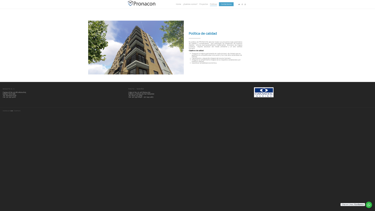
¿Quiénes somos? (190, 4)
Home (178, 4)
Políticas (213, 4)
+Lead (11, 110)
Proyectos (203, 4)
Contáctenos (226, 4)
